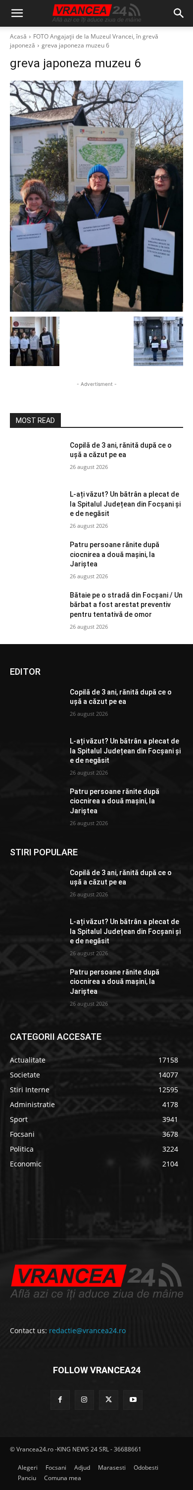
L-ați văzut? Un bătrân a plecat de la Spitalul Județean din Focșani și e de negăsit (125, 503)
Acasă (18, 36)
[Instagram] (84, 1399)
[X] (108, 1399)
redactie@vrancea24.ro (87, 1330)
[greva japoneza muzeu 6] (96, 196)
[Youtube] (133, 1399)
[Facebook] (60, 1399)
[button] (17, 13)
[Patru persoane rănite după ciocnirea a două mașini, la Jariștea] (36, 558)
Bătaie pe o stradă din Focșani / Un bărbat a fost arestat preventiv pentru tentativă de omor (126, 604)
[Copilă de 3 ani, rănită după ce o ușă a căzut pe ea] (36, 459)
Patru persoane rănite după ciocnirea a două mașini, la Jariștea (114, 554)
